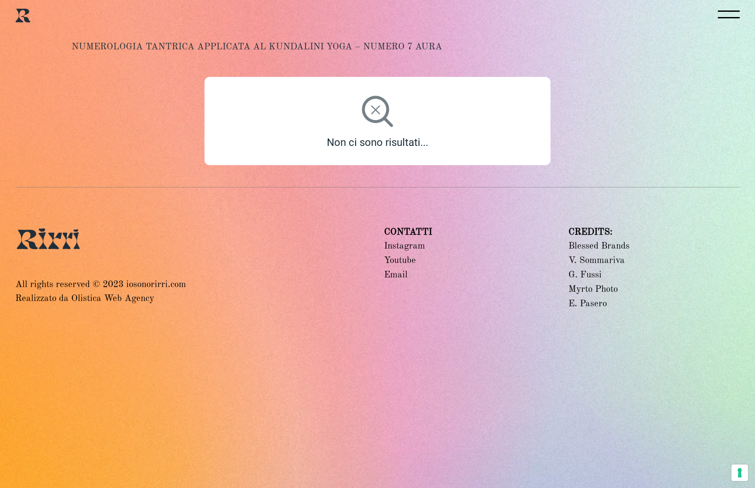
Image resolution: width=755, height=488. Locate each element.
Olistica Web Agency (112, 298)
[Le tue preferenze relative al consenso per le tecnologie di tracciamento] (739, 472)
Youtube (400, 260)
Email (396, 274)
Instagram (404, 245)
